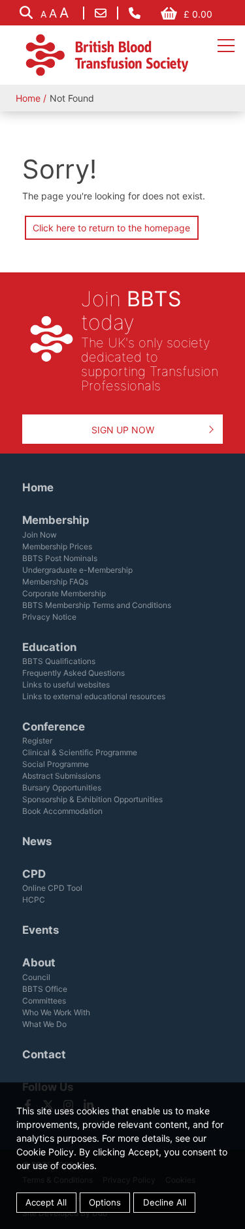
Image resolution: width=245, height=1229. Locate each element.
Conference (53, 726)
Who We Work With (56, 1012)
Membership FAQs (55, 581)
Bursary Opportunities (61, 787)
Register (37, 740)
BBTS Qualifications (58, 661)
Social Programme (55, 764)
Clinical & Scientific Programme (79, 752)
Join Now (39, 535)
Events (40, 929)
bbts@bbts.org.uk (100, 13)
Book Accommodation (62, 811)
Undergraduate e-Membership (77, 570)
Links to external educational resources (93, 696)
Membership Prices (57, 546)
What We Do (44, 1024)
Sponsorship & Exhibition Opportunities (92, 799)
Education (49, 647)
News (37, 841)
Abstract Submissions (61, 776)
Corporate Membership (64, 593)
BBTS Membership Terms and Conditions (96, 605)
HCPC (33, 899)
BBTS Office (44, 989)
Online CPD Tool (52, 888)
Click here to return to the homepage (111, 227)
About (39, 962)
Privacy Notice (49, 617)
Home (28, 98)
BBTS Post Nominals (59, 558)
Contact (44, 1054)
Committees (44, 1000)
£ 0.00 (198, 14)
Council (36, 977)
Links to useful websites (66, 684)
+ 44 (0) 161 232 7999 (134, 13)
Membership (56, 520)
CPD (34, 873)
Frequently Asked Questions (73, 673)
